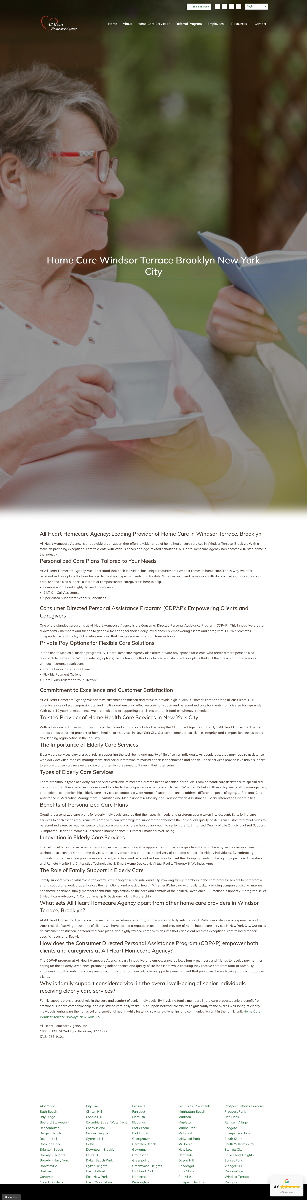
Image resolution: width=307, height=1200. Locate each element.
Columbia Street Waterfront (106, 1122)
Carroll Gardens (51, 1182)
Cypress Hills (95, 1139)
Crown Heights (97, 1133)
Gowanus (139, 1149)
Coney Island (95, 1128)
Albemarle (47, 1106)
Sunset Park (234, 1160)
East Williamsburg (99, 1182)
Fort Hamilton (142, 1133)
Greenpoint (140, 1160)
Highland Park (143, 1171)
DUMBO (92, 1155)
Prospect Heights (191, 1182)
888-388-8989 (201, 6)
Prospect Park (235, 1111)
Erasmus (138, 1106)
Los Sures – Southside (194, 1106)
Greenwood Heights (147, 1166)
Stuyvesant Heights (239, 1155)
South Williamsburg (239, 1144)
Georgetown (141, 1139)
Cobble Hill (94, 1117)
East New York (97, 1177)
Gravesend (140, 1155)
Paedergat (186, 1166)
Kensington (140, 1182)
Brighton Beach (51, 1149)
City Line (92, 1106)
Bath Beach (48, 1111)
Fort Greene (141, 1128)
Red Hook (232, 1117)
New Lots (185, 1149)
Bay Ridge (47, 1117)
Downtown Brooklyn (101, 1149)
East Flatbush (96, 1171)
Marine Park (187, 1128)
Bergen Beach (50, 1133)
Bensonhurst (49, 1128)
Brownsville (48, 1166)
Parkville (184, 1177)
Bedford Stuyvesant (54, 1122)
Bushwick (47, 1171)
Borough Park (50, 1144)
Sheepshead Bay (237, 1133)
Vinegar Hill (233, 1166)
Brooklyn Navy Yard (54, 1160)
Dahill (90, 1144)
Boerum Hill (48, 1139)
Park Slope (186, 1171)
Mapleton (185, 1122)
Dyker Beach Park (99, 1160)
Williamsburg (234, 1171)
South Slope (233, 1139)
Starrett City (234, 1149)
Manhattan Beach (191, 1111)
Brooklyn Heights (52, 1155)
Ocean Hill (186, 1160)
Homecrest (140, 1177)
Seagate (231, 1128)
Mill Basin (185, 1144)
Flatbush (138, 1117)
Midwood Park (189, 1139)
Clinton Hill (94, 1111)
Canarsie (46, 1177)
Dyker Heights (96, 1166)
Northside (185, 1155)
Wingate (231, 1182)
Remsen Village (236, 1122)
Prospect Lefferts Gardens (244, 1106)
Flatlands (139, 1122)
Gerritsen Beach (144, 1144)
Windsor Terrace (237, 1177)
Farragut (138, 1111)
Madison (184, 1117)
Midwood (185, 1133)
